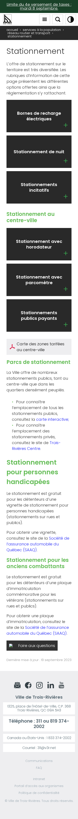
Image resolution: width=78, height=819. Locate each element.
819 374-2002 (51, 724)
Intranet (39, 779)
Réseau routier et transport (29, 33)
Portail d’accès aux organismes (39, 786)
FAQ (39, 768)
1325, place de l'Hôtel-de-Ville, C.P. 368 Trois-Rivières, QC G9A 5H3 (39, 708)
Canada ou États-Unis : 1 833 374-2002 (39, 737)
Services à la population (42, 29)
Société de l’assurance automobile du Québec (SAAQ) (37, 544)
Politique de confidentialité (39, 793)
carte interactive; (52, 419)
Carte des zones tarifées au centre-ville (40, 346)
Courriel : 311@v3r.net (39, 747)
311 (39, 721)
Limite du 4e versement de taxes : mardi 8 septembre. (39, 6)
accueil (12, 29)
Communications (39, 761)
